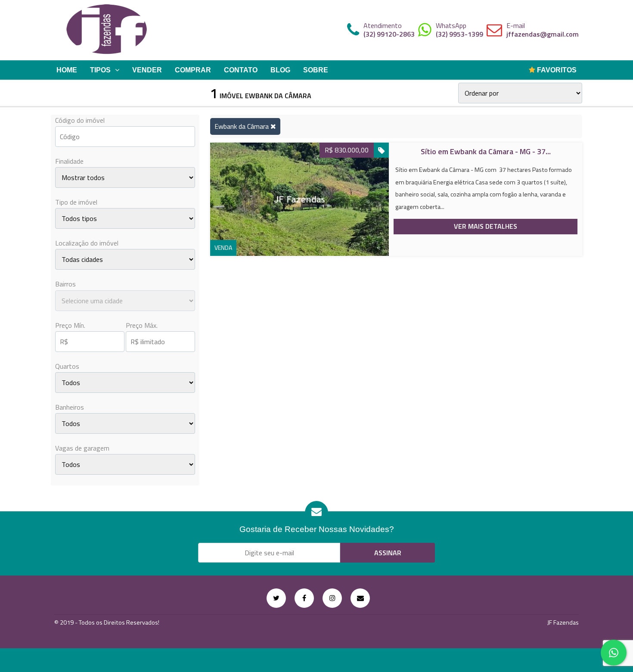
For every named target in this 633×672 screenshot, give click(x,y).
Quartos (67, 366)
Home (66, 70)
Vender (147, 70)
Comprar (193, 70)
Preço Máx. (142, 325)
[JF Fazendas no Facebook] (304, 598)
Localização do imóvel (86, 243)
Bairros (65, 284)
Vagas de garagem (82, 448)
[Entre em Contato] (360, 598)
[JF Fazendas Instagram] (332, 598)
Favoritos (556, 70)
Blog (280, 70)
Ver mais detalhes (485, 226)
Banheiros (69, 407)
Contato (241, 70)
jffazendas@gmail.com (542, 34)
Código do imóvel (80, 120)
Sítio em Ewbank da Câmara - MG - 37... (486, 151)
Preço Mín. (70, 325)
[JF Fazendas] (107, 30)
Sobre (315, 70)
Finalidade (69, 161)
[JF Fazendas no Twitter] (276, 598)
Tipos (100, 70)
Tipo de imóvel (76, 202)
